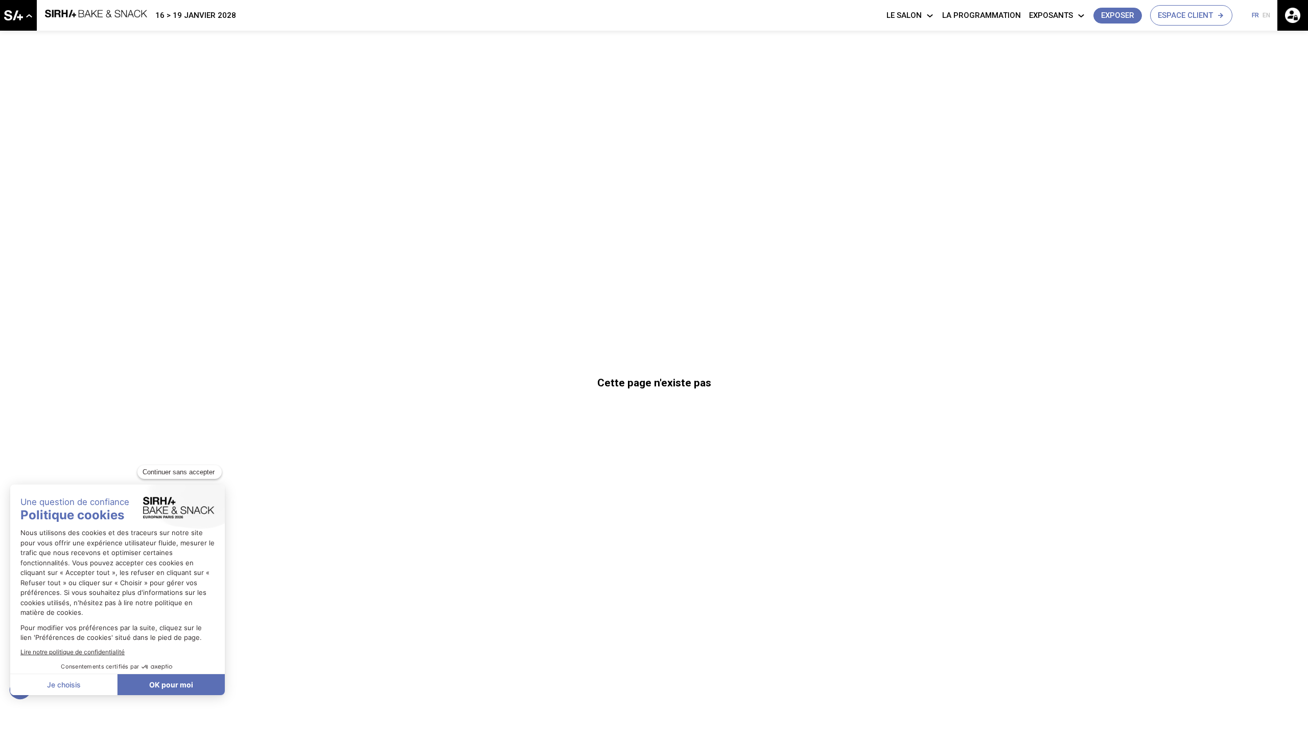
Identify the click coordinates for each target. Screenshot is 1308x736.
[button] (1117, 16)
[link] (18, 15)
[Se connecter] (1292, 15)
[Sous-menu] (29, 16)
